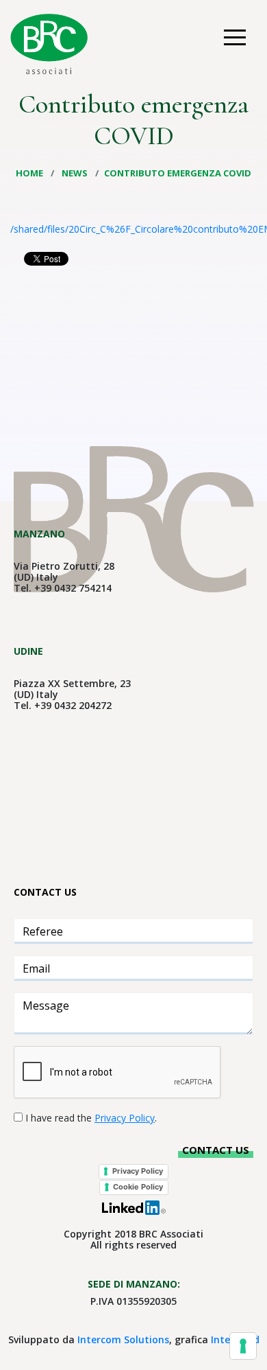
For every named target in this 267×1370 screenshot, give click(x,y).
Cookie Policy (138, 1187)
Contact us (215, 1150)
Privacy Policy (137, 1171)
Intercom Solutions (123, 1339)
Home (30, 173)
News (76, 173)
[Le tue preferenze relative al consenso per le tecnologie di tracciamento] (243, 1346)
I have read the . (91, 1117)
